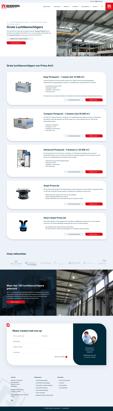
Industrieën (57, 6)
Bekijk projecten (15, 302)
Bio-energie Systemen (42, 390)
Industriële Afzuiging (41, 388)
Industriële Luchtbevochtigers (39, 22)
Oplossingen (46, 6)
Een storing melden (64, 380)
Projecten (75, 6)
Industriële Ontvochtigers (43, 383)
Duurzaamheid (63, 388)
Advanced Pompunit (14, 35)
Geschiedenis (85, 6)
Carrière (61, 383)
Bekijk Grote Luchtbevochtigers (19, 38)
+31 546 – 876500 (16, 391)
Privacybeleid (65, 408)
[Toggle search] (102, 6)
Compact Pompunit (40, 31)
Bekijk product (93, 100)
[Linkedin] (12, 400)
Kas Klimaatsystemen (42, 380)
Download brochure (74, 100)
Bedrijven (66, 6)
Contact (95, 6)
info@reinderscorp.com (89, 355)
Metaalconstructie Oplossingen (44, 395)
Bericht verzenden (60, 356)
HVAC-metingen (40, 392)
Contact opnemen (16, 43)
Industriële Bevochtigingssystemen (19, 22)
